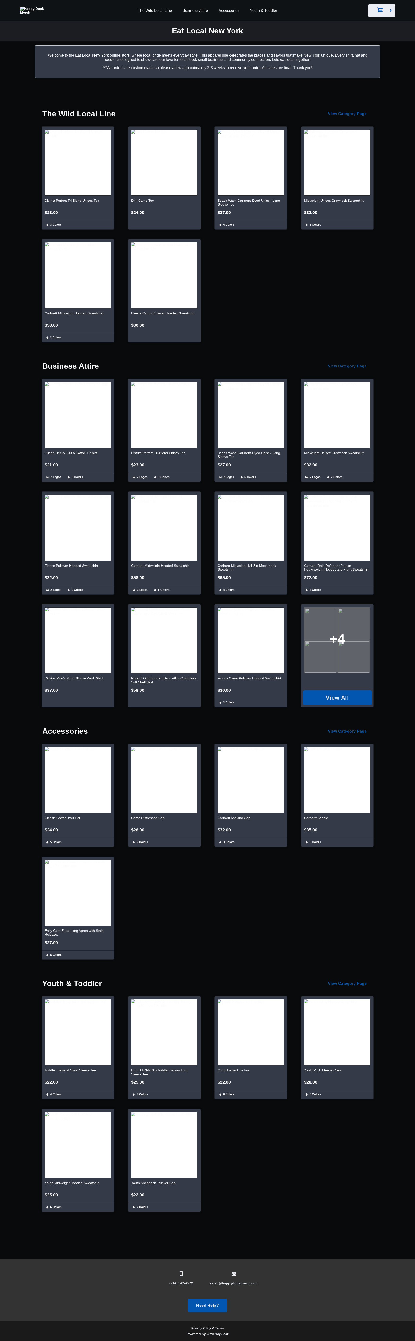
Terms (219, 1328)
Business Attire (195, 10)
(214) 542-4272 (181, 1283)
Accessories (229, 10)
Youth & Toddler (263, 10)
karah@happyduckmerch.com (233, 1283)
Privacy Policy (201, 1328)
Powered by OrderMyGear (207, 1334)
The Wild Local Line (155, 10)
